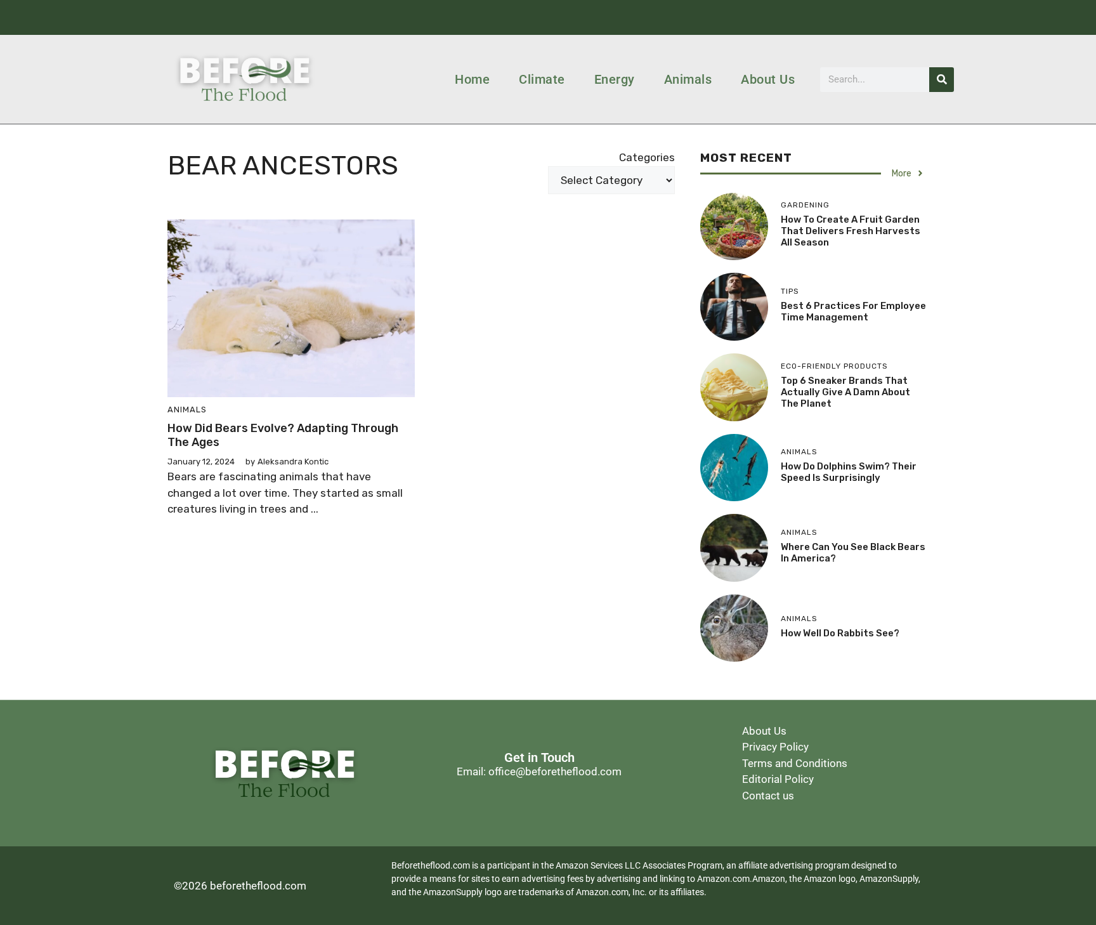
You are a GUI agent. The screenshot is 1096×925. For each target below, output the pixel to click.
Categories (647, 157)
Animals (688, 79)
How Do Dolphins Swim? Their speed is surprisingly (849, 472)
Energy (614, 79)
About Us (768, 79)
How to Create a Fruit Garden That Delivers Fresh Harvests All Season (850, 231)
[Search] (941, 79)
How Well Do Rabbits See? (840, 633)
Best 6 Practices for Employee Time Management (853, 311)
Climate (542, 79)
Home (472, 79)
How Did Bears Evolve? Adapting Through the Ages (282, 435)
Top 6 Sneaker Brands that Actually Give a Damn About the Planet (845, 392)
